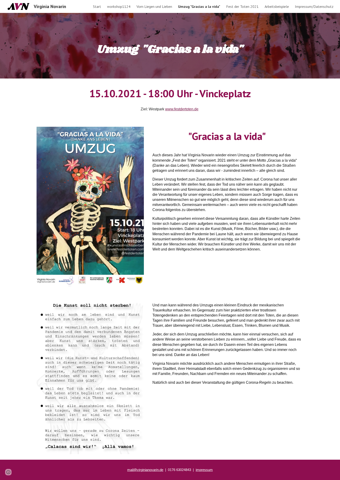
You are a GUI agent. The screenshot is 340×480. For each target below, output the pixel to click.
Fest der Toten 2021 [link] (242, 6)
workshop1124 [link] (118, 6)
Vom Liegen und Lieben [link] (154, 6)
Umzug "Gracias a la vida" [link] (199, 6)
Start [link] (97, 6)
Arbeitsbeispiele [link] (277, 6)
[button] (8, 472)
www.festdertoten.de (181, 109)
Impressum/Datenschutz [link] (314, 6)
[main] (170, 45)
